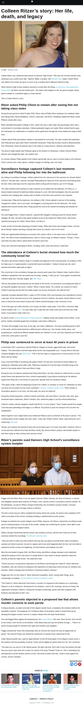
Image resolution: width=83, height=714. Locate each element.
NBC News (37, 279)
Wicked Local (56, 79)
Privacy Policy (47, 699)
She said (13, 422)
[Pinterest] (79, 664)
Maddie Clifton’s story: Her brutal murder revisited (71, 687)
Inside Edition (47, 619)
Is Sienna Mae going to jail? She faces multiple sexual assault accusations (51, 688)
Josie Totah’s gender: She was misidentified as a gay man (31, 687)
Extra (45, 671)
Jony (4, 70)
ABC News (26, 354)
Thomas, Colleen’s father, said (51, 388)
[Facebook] (71, 664)
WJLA (19, 310)
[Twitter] (75, 664)
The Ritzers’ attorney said (36, 536)
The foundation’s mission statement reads (36, 578)
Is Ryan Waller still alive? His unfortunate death (10, 686)
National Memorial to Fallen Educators (28, 318)
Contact (34, 699)
